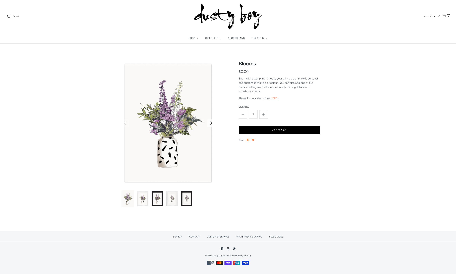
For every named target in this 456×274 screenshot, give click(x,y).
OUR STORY (259, 38)
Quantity (244, 106)
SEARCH (177, 236)
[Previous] (125, 123)
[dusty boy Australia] (228, 16)
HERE (274, 98)
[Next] (211, 123)
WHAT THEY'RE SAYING (249, 236)
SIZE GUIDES (276, 236)
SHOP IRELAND (236, 38)
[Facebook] (222, 248)
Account (428, 16)
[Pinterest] (234, 248)
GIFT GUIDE (213, 38)
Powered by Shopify (241, 255)
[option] (168, 123)
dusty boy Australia (222, 255)
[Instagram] (228, 248)
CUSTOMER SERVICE (218, 236)
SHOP (193, 38)
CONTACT (194, 236)
